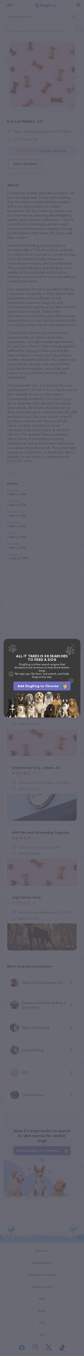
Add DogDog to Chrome (37, 686)
